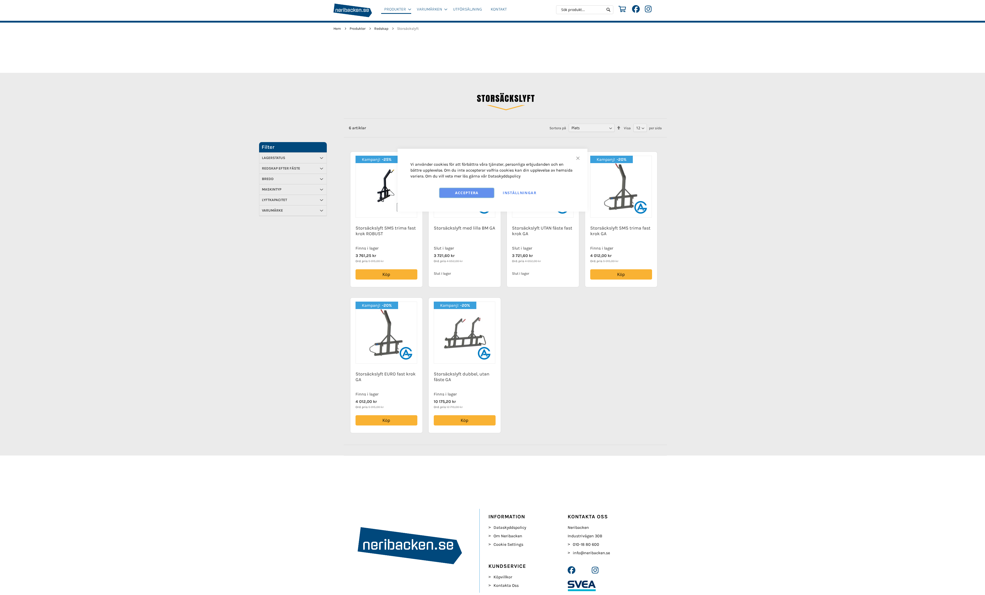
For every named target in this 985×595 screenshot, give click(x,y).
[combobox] (586, 10)
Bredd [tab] (268, 179)
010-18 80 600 (586, 544)
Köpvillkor (503, 576)
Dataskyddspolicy (504, 176)
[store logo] (357, 10)
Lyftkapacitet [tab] (274, 200)
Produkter (358, 28)
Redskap (381, 28)
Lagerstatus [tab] (273, 158)
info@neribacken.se (591, 552)
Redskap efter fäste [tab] (281, 168)
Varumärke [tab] (272, 210)
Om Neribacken (508, 535)
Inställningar (519, 192)
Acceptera (467, 192)
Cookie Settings (508, 544)
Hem (337, 28)
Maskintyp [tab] (271, 189)
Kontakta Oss (506, 585)
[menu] (448, 11)
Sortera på (557, 128)
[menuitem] (396, 9)
